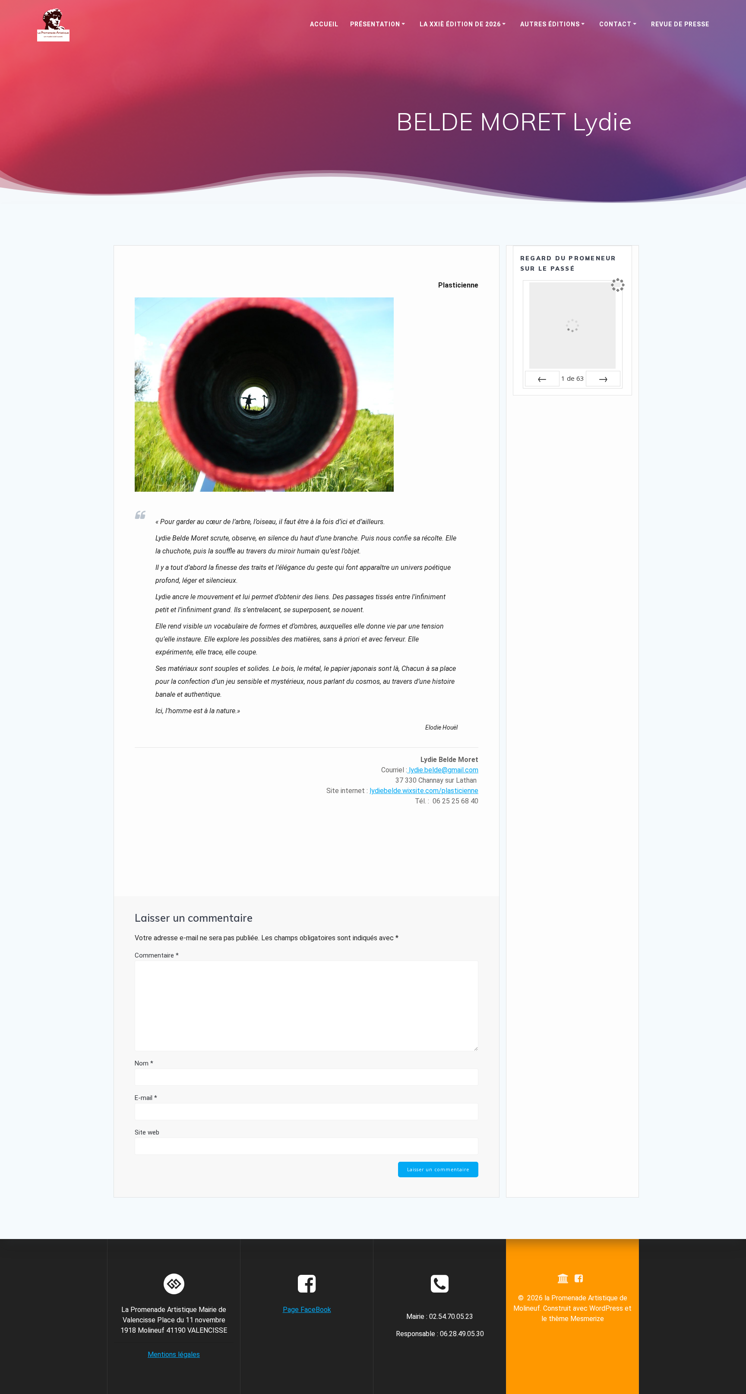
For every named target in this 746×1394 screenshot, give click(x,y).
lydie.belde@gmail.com (442, 770)
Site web (147, 1132)
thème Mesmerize (576, 1319)
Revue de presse (680, 24)
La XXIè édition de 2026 (460, 24)
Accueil (324, 24)
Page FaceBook (307, 1309)
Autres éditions (550, 24)
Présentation (375, 24)
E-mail (146, 1098)
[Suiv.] (603, 378)
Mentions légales (174, 1354)
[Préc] (542, 378)
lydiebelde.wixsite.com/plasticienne (424, 791)
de (572, 378)
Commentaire (157, 955)
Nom (144, 1063)
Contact (615, 24)
